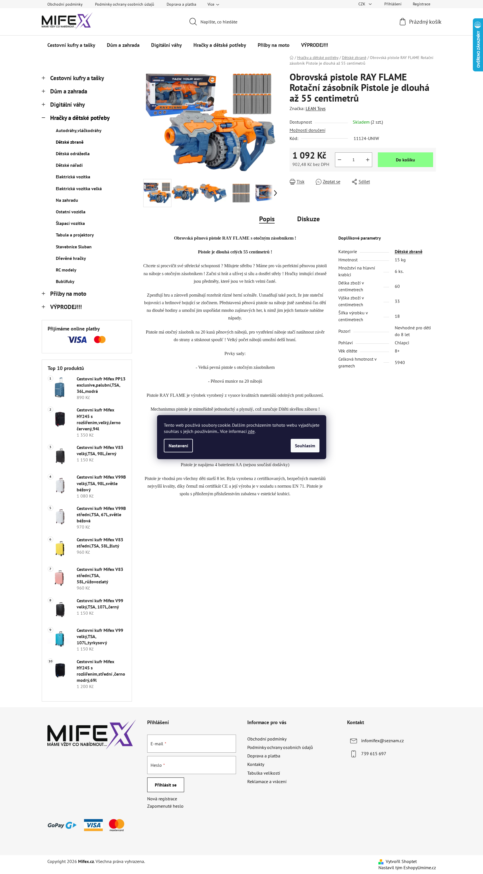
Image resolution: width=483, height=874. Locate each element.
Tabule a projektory (75, 235)
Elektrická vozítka (73, 176)
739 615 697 (373, 753)
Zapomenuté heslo (165, 806)
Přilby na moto (68, 293)
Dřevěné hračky (71, 258)
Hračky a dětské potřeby (80, 118)
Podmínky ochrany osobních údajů (124, 4)
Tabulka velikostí (263, 773)
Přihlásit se (166, 785)
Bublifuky (65, 281)
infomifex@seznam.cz (382, 740)
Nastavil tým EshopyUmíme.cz (407, 867)
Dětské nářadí (69, 165)
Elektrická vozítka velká (79, 188)
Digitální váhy (67, 104)
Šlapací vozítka (70, 223)
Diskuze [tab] (308, 218)
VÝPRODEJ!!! (66, 307)
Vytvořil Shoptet (401, 861)
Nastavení (178, 445)
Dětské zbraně (69, 142)
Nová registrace (162, 798)
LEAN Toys (316, 108)
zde (251, 431)
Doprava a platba (181, 4)
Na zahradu (67, 200)
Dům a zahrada (68, 91)
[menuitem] (71, 45)
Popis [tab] (267, 218)
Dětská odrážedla (73, 153)
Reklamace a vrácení (266, 781)
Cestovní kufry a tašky (77, 78)
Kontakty (255, 764)
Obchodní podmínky (65, 4)
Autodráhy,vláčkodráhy (79, 130)
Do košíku (405, 160)
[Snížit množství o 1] (339, 160)
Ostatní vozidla (70, 211)
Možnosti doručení (307, 130)
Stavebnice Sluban (74, 246)
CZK (362, 3)
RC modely (66, 270)
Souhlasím (305, 445)
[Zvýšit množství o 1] (367, 160)
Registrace (421, 3)
